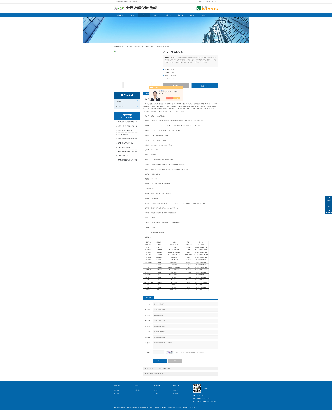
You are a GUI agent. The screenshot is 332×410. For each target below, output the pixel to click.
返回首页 (201, 1)
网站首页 (120, 15)
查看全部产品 (120, 106)
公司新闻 (156, 390)
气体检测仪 (137, 46)
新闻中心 (156, 15)
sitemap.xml (171, 407)
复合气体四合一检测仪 (148, 46)
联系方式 (175, 393)
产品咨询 (176, 86)
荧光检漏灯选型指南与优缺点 (126, 143)
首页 (123, 46)
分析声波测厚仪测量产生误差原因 (127, 151)
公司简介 (116, 390)
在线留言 (208, 1)
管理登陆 (178, 407)
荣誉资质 (180, 15)
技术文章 (168, 15)
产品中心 (144, 15)
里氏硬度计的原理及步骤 (125, 130)
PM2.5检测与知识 (123, 134)
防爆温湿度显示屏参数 (124, 147)
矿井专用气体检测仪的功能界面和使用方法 (128, 139)
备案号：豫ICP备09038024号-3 (158, 407)
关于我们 (132, 15)
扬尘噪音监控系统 (123, 155)
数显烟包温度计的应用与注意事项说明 (128, 126)
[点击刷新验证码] (170, 352)
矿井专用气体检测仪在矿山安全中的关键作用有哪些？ (128, 122)
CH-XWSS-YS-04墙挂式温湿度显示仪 (160, 368)
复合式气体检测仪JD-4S (156, 374)
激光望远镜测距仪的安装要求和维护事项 (128, 160)
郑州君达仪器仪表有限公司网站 (129, 1)
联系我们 (214, 1)
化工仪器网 (192, 407)
